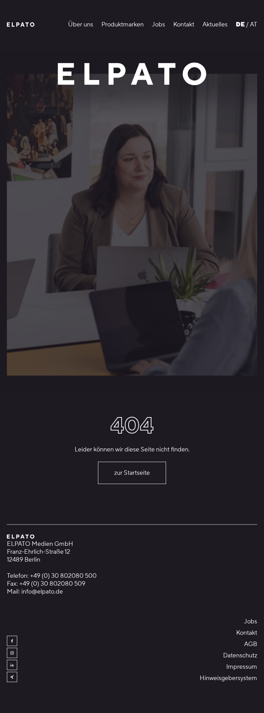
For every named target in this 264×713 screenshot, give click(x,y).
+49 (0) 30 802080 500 (63, 576)
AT (253, 24)
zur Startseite (132, 473)
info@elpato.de (42, 592)
